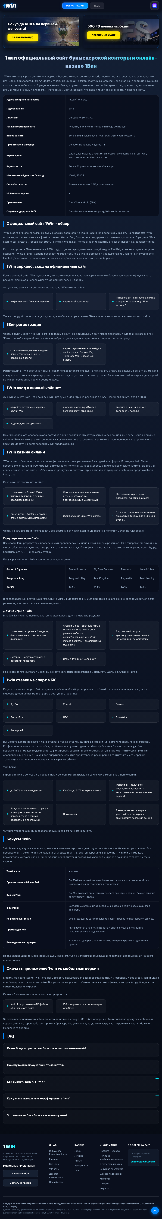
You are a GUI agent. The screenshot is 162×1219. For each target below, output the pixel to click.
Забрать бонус (23, 37)
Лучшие (79, 1155)
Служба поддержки (111, 1173)
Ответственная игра (111, 1164)
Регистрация (75, 5)
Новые (78, 1160)
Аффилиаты (106, 1188)
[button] (155, 1210)
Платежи (104, 1183)
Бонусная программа (111, 1169)
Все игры (54, 1164)
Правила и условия (110, 1151)
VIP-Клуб (54, 1169)
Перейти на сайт (103, 35)
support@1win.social (143, 1161)
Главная (53, 1159)
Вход (97, 5)
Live (77, 1170)
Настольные (81, 1165)
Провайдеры (56, 1182)
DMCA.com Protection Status (58, 1153)
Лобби (78, 1151)
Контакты (105, 1178)
